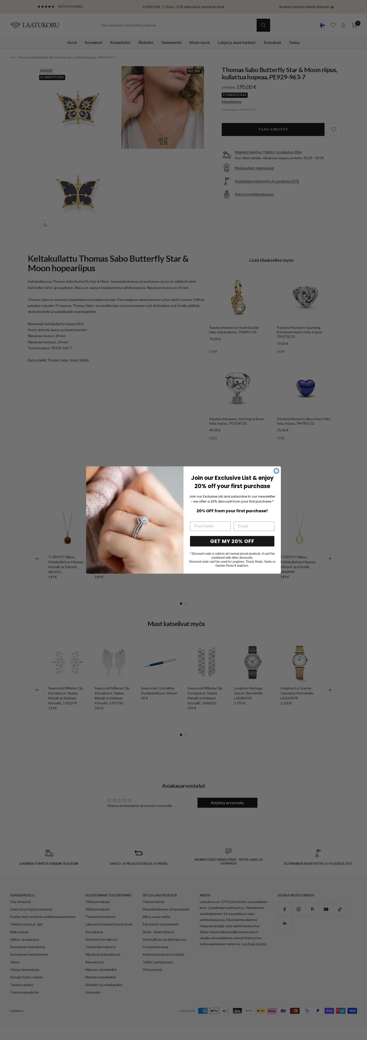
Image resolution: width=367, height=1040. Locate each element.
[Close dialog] (276, 470)
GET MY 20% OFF (232, 541)
